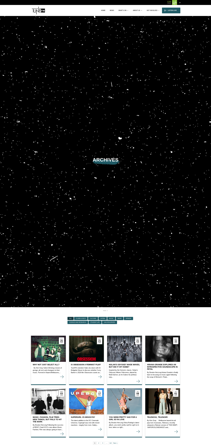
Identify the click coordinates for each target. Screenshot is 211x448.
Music (111, 318)
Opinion (128, 318)
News (112, 10)
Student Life (95, 322)
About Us (136, 10)
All (70, 318)
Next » (115, 443)
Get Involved (152, 10)
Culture (93, 318)
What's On (122, 10)
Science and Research (77, 322)
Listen (102, 318)
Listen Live (172, 10)
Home (103, 10)
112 (110, 443)
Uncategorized (109, 322)
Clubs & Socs (81, 318)
